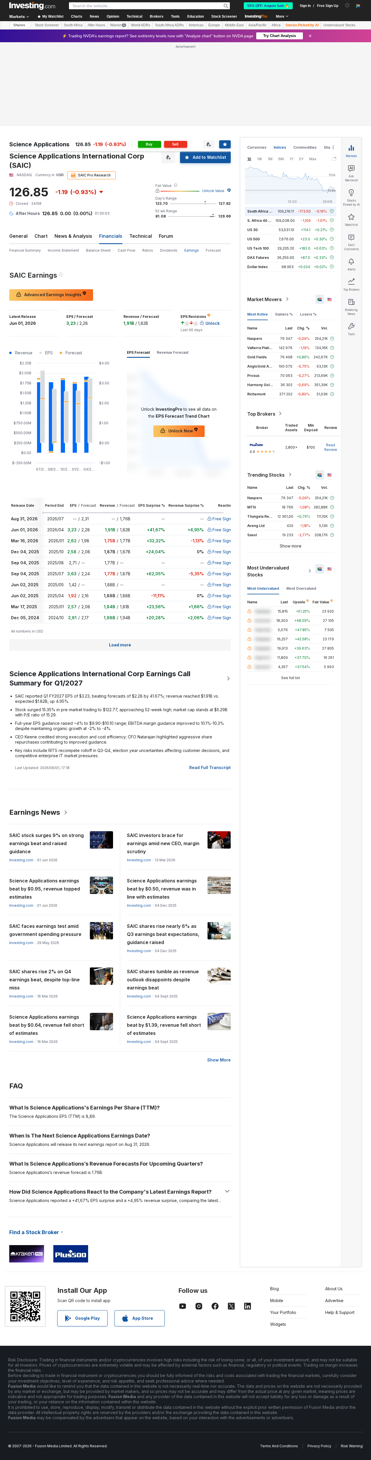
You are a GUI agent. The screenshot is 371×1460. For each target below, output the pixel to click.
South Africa (73, 25)
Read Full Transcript (210, 767)
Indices (280, 147)
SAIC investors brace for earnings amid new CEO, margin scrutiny (163, 843)
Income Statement (63, 250)
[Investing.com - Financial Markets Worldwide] (32, 6)
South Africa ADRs (169, 25)
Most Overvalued (301, 588)
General (18, 236)
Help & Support (339, 1312)
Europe (214, 25)
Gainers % (284, 314)
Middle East (234, 25)
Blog (274, 1288)
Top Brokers (261, 413)
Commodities (305, 147)
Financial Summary (25, 250)
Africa (276, 25)
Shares (19, 25)
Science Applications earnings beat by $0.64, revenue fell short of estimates (46, 1025)
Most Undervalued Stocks (268, 571)
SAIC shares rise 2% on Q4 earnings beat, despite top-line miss (44, 980)
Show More (219, 1059)
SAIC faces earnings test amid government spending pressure (45, 930)
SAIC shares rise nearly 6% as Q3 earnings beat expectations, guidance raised (163, 934)
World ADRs (140, 25)
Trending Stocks (266, 475)
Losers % (308, 314)
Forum (166, 236)
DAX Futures (258, 257)
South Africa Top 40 (264, 211)
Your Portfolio (283, 1312)
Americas (196, 25)
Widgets (278, 1324)
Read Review (330, 447)
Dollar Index (257, 266)
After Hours (96, 25)
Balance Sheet (98, 250)
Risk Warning (352, 1446)
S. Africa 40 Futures (264, 220)
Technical (140, 236)
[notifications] (347, 5)
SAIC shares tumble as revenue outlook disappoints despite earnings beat (163, 980)
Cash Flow (126, 250)
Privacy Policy (319, 1446)
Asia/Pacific (257, 25)
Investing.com (21, 860)
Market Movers (264, 299)
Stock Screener (224, 16)
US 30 (252, 229)
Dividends (168, 250)
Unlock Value (213, 191)
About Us (334, 1288)
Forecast (213, 250)
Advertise (334, 1300)
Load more (120, 644)
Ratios (147, 250)
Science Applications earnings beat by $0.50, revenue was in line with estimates (162, 889)
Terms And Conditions (279, 1446)
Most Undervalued (263, 588)
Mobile (276, 1300)
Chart (41, 236)
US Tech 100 (258, 248)
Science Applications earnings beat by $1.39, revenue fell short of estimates (164, 1025)
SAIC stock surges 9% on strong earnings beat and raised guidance (46, 843)
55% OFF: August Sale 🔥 (268, 6)
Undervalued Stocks (339, 25)
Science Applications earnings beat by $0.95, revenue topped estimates (44, 889)
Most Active (257, 314)
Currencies (256, 147)
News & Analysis (73, 236)
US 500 (253, 239)
